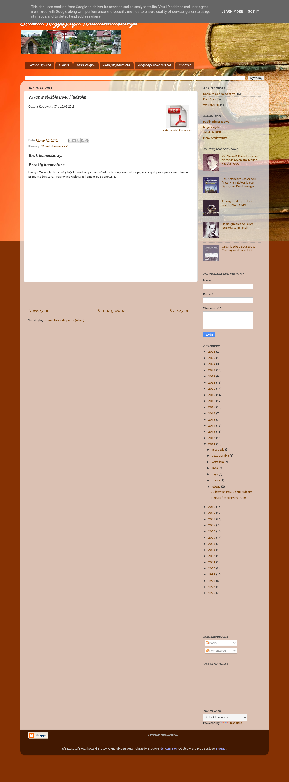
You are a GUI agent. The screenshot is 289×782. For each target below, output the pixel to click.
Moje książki (86, 65)
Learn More (232, 11)
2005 (212, 537)
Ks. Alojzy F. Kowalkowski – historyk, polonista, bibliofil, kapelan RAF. (240, 159)
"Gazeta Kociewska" (54, 146)
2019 (212, 395)
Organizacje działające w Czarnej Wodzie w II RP (238, 248)
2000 (212, 568)
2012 (212, 438)
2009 (212, 513)
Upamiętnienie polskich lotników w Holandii (237, 225)
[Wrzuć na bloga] (74, 140)
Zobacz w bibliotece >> (177, 130)
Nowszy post (40, 310)
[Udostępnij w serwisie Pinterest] (87, 140)
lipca (215, 468)
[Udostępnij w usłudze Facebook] (82, 140)
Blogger (221, 748)
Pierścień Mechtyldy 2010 (228, 497)
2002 (212, 556)
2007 (212, 525)
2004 (212, 543)
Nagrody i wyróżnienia (154, 65)
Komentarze (217, 650)
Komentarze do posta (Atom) (64, 320)
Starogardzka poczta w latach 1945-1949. (237, 203)
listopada (218, 449)
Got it (253, 11)
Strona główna (40, 65)
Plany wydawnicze (116, 65)
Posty (213, 643)
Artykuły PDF (212, 132)
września (218, 462)
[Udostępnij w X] (78, 140)
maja (215, 474)
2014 (212, 425)
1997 (212, 587)
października (221, 455)
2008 (212, 519)
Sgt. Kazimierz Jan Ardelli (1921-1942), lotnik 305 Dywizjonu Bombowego (239, 182)
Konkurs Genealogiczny (219, 94)
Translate (235, 723)
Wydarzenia (211, 104)
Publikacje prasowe (216, 121)
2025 (212, 358)
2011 (212, 444)
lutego (216, 486)
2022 (212, 376)
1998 (212, 580)
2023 (212, 370)
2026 (212, 351)
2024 (212, 364)
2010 (212, 506)
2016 (212, 413)
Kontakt (185, 65)
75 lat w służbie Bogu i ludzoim (231, 492)
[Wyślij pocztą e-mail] (70, 140)
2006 (212, 531)
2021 (212, 382)
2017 (212, 407)
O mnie (64, 65)
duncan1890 (168, 748)
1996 (212, 593)
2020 (212, 388)
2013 (212, 431)
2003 (212, 550)
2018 (212, 401)
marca (216, 480)
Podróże (209, 99)
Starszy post (181, 310)
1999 (212, 574)
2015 (212, 419)
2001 (212, 562)
